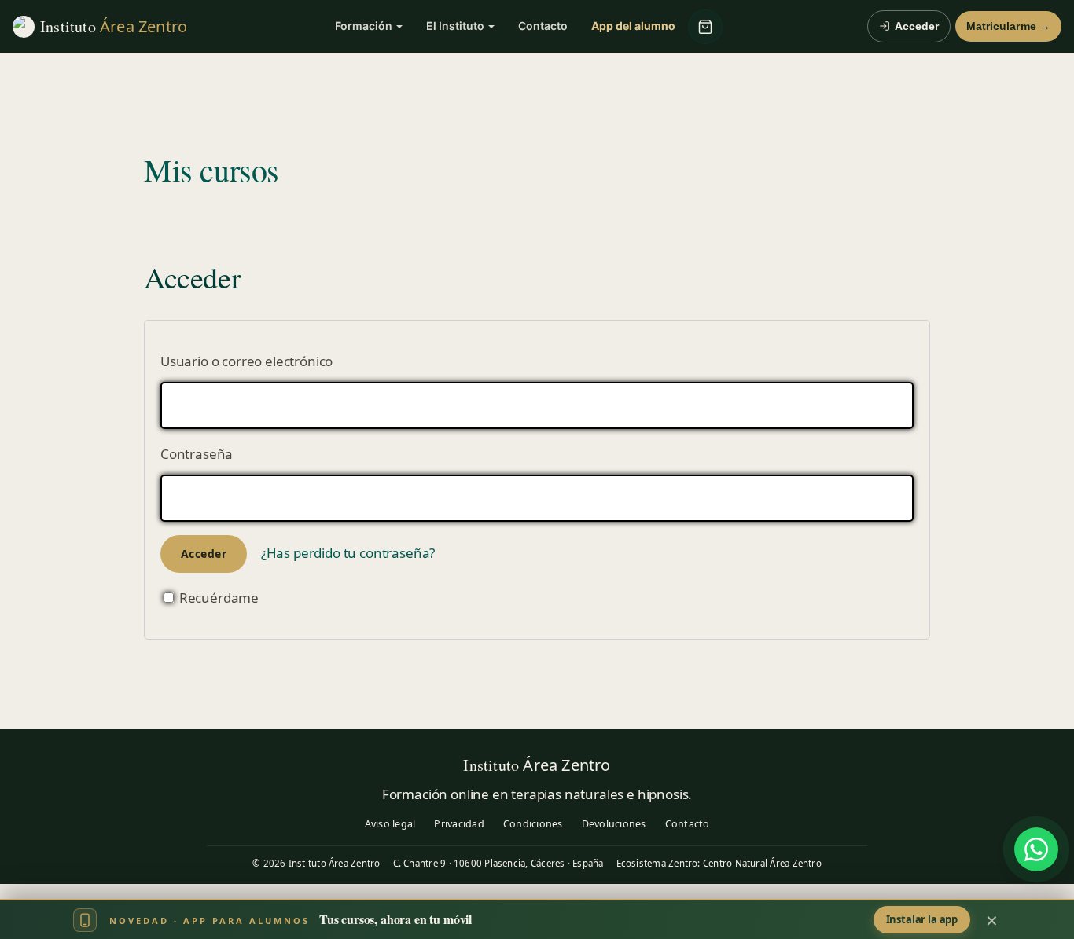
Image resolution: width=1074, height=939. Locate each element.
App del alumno (633, 25)
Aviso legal (390, 824)
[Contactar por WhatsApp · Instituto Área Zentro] (1036, 849)
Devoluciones (614, 824)
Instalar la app (922, 919)
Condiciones (533, 824)
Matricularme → (1008, 26)
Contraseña (196, 454)
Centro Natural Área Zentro (762, 863)
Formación (363, 25)
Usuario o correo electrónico (246, 361)
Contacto (543, 25)
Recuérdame (217, 598)
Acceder (917, 26)
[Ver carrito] (705, 26)
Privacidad (459, 824)
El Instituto (455, 25)
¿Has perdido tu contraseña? (348, 553)
